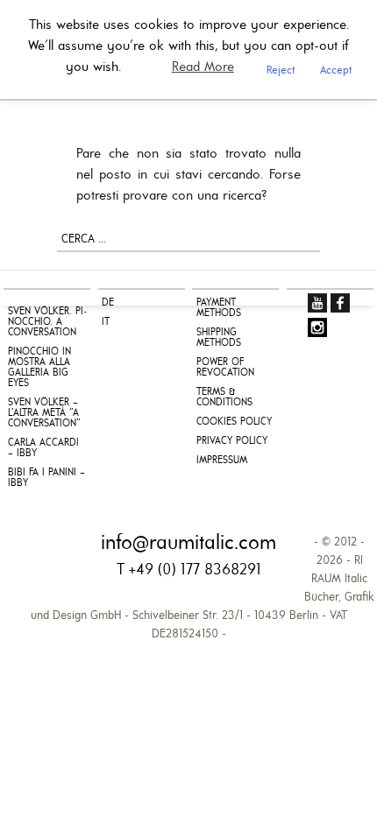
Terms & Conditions (224, 397)
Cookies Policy (234, 422)
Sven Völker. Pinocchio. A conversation (47, 322)
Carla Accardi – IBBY (43, 448)
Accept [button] (336, 70)
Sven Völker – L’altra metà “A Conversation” (44, 413)
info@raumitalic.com (188, 543)
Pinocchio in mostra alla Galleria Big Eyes (39, 368)
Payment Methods (218, 308)
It (106, 322)
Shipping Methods (218, 337)
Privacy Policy (231, 441)
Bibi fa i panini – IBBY (46, 478)
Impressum (221, 460)
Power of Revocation (225, 367)
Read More (203, 67)
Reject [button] (281, 70)
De (108, 303)
